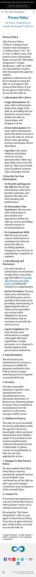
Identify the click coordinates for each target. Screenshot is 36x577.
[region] (18, 4)
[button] (2, 12)
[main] (18, 21)
